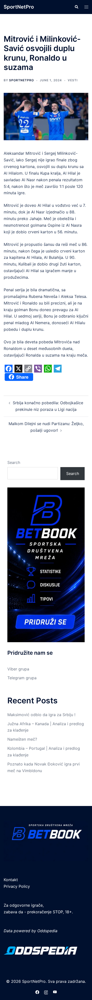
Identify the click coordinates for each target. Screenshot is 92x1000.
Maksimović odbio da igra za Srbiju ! (41, 714)
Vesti (73, 80)
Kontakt (11, 879)
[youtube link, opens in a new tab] (55, 991)
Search (13, 462)
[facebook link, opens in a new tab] (37, 991)
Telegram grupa (22, 677)
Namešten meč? (22, 739)
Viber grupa (18, 669)
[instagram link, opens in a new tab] (46, 991)
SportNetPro (19, 7)
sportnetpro (21, 80)
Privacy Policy (17, 886)
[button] (76, 7)
